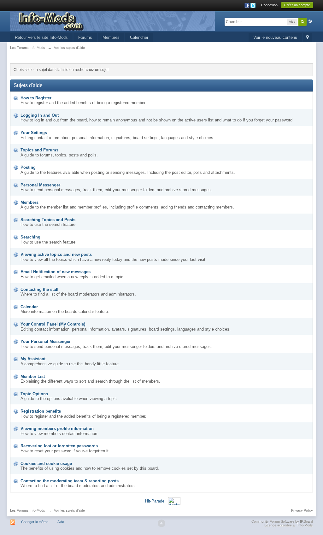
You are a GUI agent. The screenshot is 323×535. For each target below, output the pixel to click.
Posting (28, 167)
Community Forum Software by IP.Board (282, 521)
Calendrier (139, 37)
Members (29, 202)
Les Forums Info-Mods (27, 510)
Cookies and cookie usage (46, 463)
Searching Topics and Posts (48, 219)
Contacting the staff (39, 289)
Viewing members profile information (57, 428)
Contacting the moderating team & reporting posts (70, 481)
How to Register (36, 98)
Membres (111, 37)
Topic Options (34, 393)
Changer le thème (34, 522)
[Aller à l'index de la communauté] (112, 21)
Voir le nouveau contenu (275, 37)
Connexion (269, 5)
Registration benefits (41, 411)
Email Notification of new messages (56, 271)
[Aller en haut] (161, 523)
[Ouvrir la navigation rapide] (307, 37)
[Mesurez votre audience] (174, 500)
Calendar (29, 306)
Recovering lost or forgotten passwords (59, 446)
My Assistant (33, 358)
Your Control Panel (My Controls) (53, 324)
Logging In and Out (40, 115)
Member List (33, 376)
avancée (310, 21)
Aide (60, 522)
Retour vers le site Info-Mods (41, 37)
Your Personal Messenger (46, 341)
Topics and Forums (39, 150)
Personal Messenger (40, 185)
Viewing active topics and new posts (56, 254)
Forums (85, 37)
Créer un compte (297, 5)
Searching (30, 237)
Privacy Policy (302, 510)
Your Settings (34, 132)
